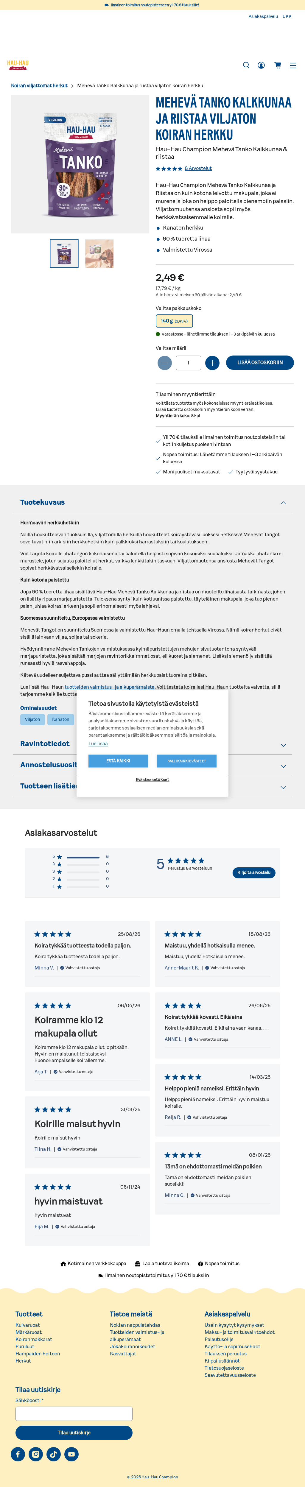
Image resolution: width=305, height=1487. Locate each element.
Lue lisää (98, 743)
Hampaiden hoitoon (37, 1354)
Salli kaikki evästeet (187, 761)
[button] (174, 321)
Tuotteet (29, 1314)
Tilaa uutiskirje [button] (74, 1432)
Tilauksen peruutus (226, 1354)
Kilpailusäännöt (222, 1361)
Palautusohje (219, 1339)
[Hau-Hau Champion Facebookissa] (17, 1454)
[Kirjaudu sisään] (261, 65)
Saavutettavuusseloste (230, 1375)
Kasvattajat (123, 1354)
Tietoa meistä (131, 1314)
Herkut (23, 1361)
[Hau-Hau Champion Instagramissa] (35, 1454)
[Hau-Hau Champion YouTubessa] (71, 1454)
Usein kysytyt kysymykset (234, 1325)
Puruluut (24, 1346)
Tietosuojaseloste (224, 1368)
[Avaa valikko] (293, 65)
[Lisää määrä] (212, 363)
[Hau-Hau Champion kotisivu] (121, 65)
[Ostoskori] (277, 65)
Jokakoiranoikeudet (132, 1346)
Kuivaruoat (27, 1325)
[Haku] (246, 65)
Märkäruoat (28, 1332)
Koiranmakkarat (33, 1339)
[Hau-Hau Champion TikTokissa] (53, 1454)
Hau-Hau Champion (159, 1477)
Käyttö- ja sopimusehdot (232, 1346)
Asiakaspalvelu (263, 17)
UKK (287, 17)
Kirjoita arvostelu (253, 873)
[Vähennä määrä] (165, 363)
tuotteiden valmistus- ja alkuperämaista (110, 687)
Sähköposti (29, 1400)
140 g (174, 321)
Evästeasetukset (152, 780)
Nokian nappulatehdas (135, 1325)
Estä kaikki (118, 761)
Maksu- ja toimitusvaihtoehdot (240, 1332)
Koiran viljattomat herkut (39, 85)
